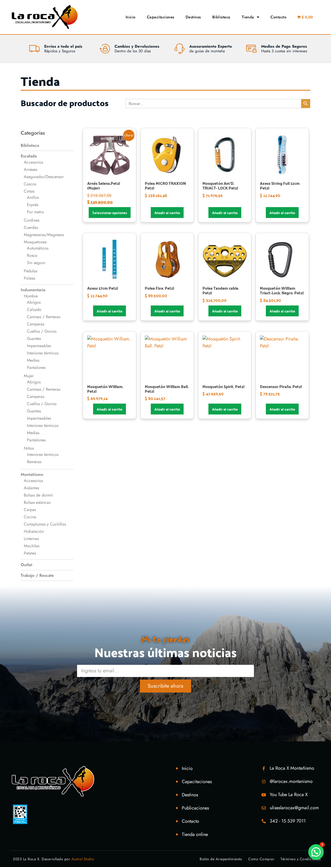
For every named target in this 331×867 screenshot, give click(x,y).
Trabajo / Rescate (37, 575)
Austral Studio (82, 859)
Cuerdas (31, 227)
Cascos (30, 184)
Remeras (34, 462)
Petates (30, 553)
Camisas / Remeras (43, 317)
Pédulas (30, 271)
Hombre (31, 296)
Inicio (131, 17)
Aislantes (31, 488)
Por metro (35, 212)
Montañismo (32, 474)
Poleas (29, 278)
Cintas (29, 191)
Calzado (34, 309)
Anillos (33, 197)
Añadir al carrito (167, 212)
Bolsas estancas (37, 502)
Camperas (35, 324)
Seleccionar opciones (109, 212)
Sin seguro (36, 263)
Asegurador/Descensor (44, 177)
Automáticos (37, 248)
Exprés (32, 205)
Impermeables (39, 346)
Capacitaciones (160, 17)
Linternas (31, 539)
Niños (29, 448)
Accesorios (33, 162)
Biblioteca (221, 17)
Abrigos (34, 302)
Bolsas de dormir (38, 495)
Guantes (34, 338)
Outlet (26, 565)
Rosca (32, 255)
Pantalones (36, 367)
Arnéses (30, 169)
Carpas (30, 510)
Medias (33, 360)
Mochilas (31, 546)
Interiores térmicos (42, 353)
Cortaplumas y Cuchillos (45, 524)
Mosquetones (35, 242)
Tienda (248, 17)
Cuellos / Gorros (41, 331)
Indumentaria (33, 290)
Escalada (29, 156)
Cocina (30, 517)
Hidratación (34, 531)
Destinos (193, 17)
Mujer (29, 376)
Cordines (31, 220)
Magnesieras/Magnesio (44, 235)
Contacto (278, 17)
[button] (316, 852)
